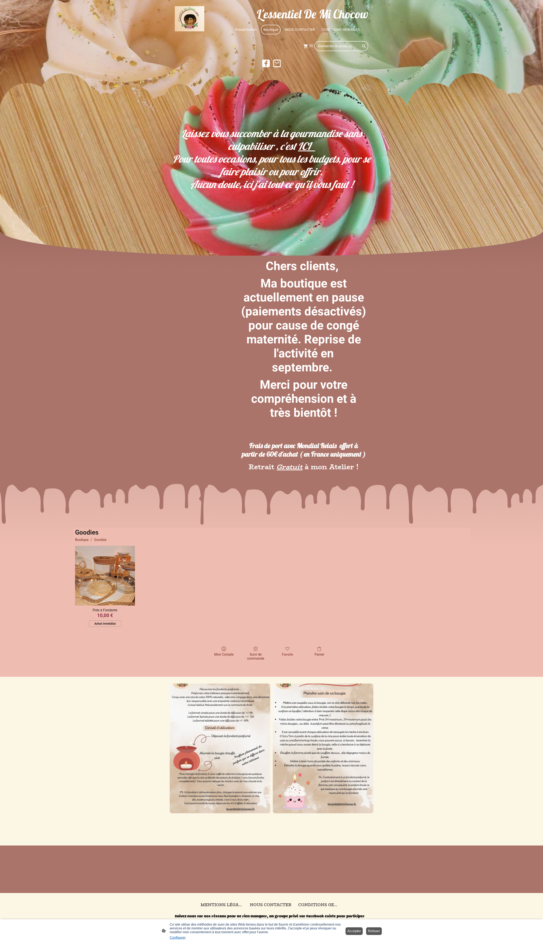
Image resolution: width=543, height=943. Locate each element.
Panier (319, 654)
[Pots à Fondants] (105, 576)
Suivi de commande (255, 656)
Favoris (287, 654)
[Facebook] (266, 63)
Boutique (81, 540)
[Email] (277, 63)
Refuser (374, 931)
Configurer (178, 937)
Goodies (100, 540)
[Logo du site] (189, 19)
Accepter (354, 931)
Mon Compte (224, 654)
